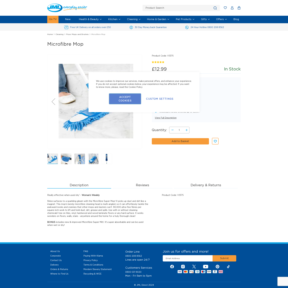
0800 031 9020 (133, 272)
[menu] (144, 19)
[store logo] (93, 7)
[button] (53, 101)
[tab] (79, 185)
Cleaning (59, 34)
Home (50, 34)
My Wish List (227, 8)
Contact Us (56, 260)
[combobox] (181, 8)
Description (79, 185)
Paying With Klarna (93, 256)
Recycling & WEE (92, 274)
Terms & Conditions (93, 265)
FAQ (85, 251)
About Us (55, 251)
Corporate (55, 256)
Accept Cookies (125, 99)
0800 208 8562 (133, 256)
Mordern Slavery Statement (97, 269)
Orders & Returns (59, 269)
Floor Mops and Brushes (77, 34)
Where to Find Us (59, 274)
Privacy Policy (90, 260)
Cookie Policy (135, 87)
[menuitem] (52, 19)
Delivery (54, 265)
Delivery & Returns (206, 185)
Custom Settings (159, 98)
